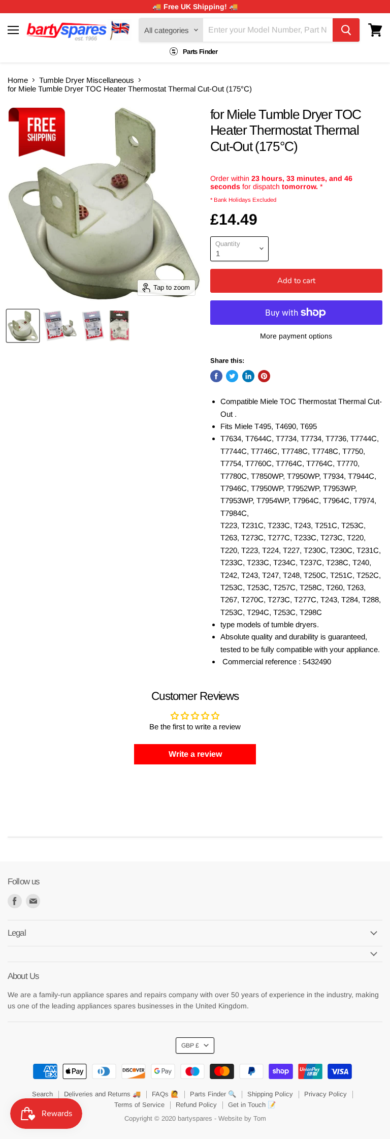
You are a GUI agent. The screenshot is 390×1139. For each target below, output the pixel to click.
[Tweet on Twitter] (232, 376)
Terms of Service (139, 1105)
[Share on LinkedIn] (248, 376)
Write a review (195, 754)
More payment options (296, 336)
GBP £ (190, 1045)
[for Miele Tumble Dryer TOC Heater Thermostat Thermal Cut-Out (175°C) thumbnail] (23, 326)
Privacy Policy (325, 1094)
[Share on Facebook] (216, 376)
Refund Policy (196, 1105)
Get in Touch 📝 (252, 1105)
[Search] (346, 30)
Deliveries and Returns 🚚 (102, 1094)
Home (18, 80)
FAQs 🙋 (165, 1094)
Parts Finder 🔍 (213, 1094)
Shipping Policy (270, 1094)
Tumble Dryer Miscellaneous (86, 80)
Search (42, 1094)
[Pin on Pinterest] (264, 376)
